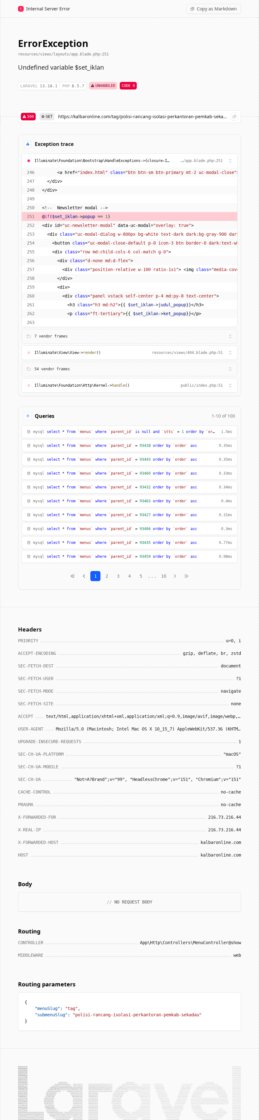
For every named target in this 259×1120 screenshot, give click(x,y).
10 (163, 576)
